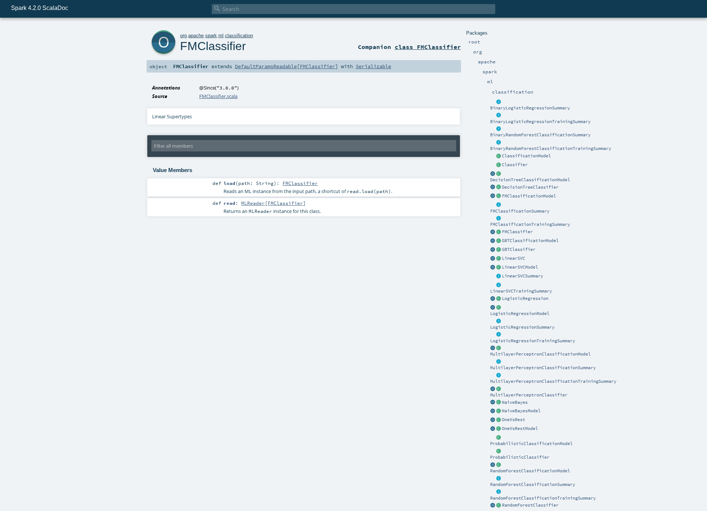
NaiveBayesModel (521, 410)
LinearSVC (513, 258)
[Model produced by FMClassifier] (499, 196)
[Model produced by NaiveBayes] (499, 411)
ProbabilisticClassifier (519, 457)
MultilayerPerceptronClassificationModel (540, 354)
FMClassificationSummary (519, 211)
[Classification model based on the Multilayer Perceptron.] (499, 348)
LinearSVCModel (520, 267)
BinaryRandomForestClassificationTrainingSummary (550, 148)
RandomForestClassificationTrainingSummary (543, 498)
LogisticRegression (525, 298)
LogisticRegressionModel (519, 313)
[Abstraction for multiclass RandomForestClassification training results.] (499, 492)
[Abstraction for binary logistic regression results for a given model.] (499, 102)
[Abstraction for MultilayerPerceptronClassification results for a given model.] (499, 362)
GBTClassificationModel (530, 240)
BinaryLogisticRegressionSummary (530, 108)
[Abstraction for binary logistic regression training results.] (499, 116)
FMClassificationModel (529, 196)
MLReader (253, 203)
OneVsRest (513, 419)
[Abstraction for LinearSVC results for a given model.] (499, 276)
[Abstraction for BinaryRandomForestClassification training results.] (499, 143)
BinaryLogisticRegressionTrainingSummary (540, 121)
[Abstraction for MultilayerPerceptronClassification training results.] (499, 375)
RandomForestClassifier (530, 505)
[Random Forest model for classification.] (499, 465)
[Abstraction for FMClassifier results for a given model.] (499, 205)
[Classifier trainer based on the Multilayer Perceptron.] (499, 389)
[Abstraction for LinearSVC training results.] (499, 285)
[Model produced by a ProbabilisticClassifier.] (499, 438)
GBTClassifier (518, 249)
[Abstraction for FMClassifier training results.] (499, 218)
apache (196, 35)
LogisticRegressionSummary (522, 327)
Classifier (515, 164)
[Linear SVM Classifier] (499, 259)
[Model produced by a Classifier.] (499, 156)
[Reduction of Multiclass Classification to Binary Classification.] (499, 420)
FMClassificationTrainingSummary (530, 224)
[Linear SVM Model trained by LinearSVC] (499, 267)
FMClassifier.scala (218, 96)
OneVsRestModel (520, 428)
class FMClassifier (428, 46)
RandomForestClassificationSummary (532, 484)
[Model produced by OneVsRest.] (499, 429)
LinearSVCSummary (522, 276)
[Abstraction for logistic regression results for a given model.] (499, 321)
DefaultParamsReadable (266, 66)
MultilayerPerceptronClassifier (528, 395)
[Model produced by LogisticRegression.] (499, 308)
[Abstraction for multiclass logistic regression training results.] (499, 335)
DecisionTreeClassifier (530, 187)
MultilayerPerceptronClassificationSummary (543, 367)
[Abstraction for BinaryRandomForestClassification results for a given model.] (499, 129)
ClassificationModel (526, 155)
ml (221, 35)
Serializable (373, 66)
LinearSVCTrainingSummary (521, 291)
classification (239, 35)
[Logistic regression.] (499, 299)
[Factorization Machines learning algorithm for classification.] (499, 232)
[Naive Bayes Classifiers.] (499, 403)
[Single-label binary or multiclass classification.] (499, 165)
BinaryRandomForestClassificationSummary (540, 134)
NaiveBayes (515, 402)
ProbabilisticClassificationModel (531, 443)
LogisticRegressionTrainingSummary (532, 340)
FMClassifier (517, 231)
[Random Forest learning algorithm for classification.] (499, 505)
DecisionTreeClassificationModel (530, 179)
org (183, 35)
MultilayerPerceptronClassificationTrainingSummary (553, 381)
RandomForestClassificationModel (530, 470)
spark (211, 35)
